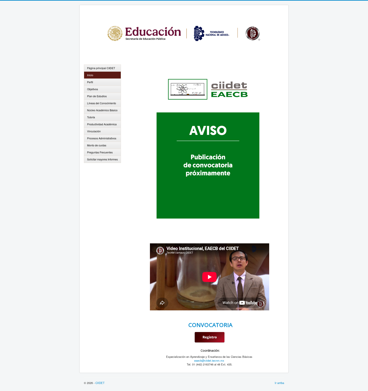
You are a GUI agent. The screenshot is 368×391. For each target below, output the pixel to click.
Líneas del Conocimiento (101, 103)
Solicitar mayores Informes (102, 159)
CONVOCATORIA (209, 325)
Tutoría (91, 117)
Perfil (90, 82)
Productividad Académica (102, 124)
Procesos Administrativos (101, 138)
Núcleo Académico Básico (102, 110)
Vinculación (94, 131)
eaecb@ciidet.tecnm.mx (209, 360)
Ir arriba (279, 383)
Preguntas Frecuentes (100, 152)
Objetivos (92, 89)
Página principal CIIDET (101, 68)
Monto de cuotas (96, 145)
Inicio (90, 75)
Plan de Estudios (97, 96)
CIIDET (100, 383)
